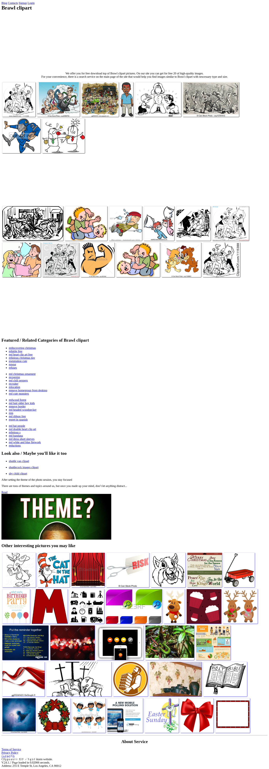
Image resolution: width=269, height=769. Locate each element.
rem (11, 413)
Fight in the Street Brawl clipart (19, 235)
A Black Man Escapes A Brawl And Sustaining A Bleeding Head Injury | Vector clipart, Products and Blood (127, 92)
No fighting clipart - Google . (81, 235)
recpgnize (14, 377)
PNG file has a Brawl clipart (58, 272)
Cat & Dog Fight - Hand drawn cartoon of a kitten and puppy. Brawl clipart (179, 269)
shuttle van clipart (19, 461)
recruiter (13, 383)
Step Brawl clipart (145, 111)
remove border (17, 406)
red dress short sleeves (21, 439)
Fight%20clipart (51, 148)
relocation (14, 387)
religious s (14, 432)
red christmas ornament (22, 373)
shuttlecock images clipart (23, 467)
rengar (12, 364)
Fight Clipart (116, 235)
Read (4, 492)
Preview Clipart (11, 111)
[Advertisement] (134, 41)
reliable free (15, 351)
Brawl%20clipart (12, 148)
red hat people (17, 425)
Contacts (13, 3)
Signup (23, 3)
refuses (13, 367)
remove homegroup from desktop (28, 390)
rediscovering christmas (22, 347)
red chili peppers (18, 380)
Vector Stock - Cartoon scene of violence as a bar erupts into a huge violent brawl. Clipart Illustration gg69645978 (99, 107)
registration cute (18, 361)
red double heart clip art (22, 429)
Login (31, 3)
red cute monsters (19, 393)
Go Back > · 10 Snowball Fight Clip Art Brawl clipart (158, 232)
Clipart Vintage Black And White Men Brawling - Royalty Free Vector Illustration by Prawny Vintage (230, 231)
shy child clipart (18, 473)
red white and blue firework (25, 442)
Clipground (18, 757)
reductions (15, 445)
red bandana (16, 435)
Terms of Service (11, 749)
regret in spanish (18, 419)
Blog (4, 3)
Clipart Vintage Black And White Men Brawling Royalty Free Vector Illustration (221, 269)
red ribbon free (17, 416)
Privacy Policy (9, 752)
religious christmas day (22, 357)
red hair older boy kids (22, 403)
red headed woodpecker (22, 409)
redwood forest (17, 399)
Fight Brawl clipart (13, 272)
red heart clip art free (21, 354)
